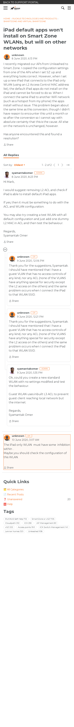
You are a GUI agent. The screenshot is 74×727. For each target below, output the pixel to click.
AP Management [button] (46, 523)
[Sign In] (69, 8)
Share (8, 145)
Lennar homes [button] (14, 531)
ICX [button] (28, 523)
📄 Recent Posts (13, 494)
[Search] (63, 8)
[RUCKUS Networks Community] (15, 8)
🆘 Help (8, 504)
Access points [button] (26, 527)
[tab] (11, 155)
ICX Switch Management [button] (54, 527)
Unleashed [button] (35, 531)
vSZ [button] (9, 527)
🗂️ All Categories (13, 489)
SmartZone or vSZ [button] (43, 519)
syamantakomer (22, 172)
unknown (18, 55)
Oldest (18, 165)
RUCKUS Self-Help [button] (16, 519)
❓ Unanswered (37, 499)
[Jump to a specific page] (68, 165)
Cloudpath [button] (12, 523)
